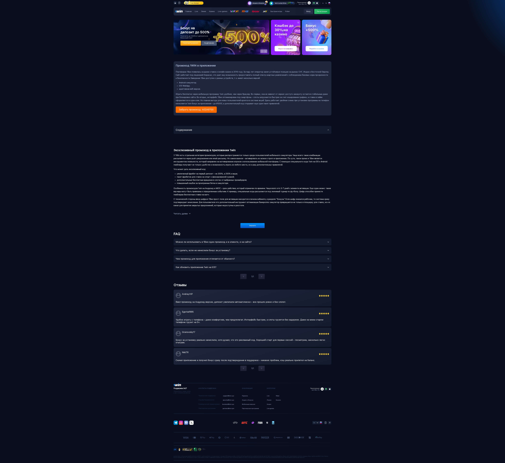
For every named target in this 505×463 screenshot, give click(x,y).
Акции (269, 404)
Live (196, 11)
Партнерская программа (250, 408)
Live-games (222, 11)
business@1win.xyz (228, 404)
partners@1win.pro (228, 408)
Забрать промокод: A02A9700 (196, 109)
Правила (245, 396)
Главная (188, 11)
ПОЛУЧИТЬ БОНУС (190, 43)
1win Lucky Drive (280, 3)
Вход (308, 11)
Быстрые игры (276, 11)
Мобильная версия (248, 404)
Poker (287, 11)
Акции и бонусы (258, 3)
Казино (212, 11)
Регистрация (322, 11)
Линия (203, 11)
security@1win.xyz (228, 400)
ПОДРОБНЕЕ (209, 43)
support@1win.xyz (228, 396)
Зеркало (252, 225)
